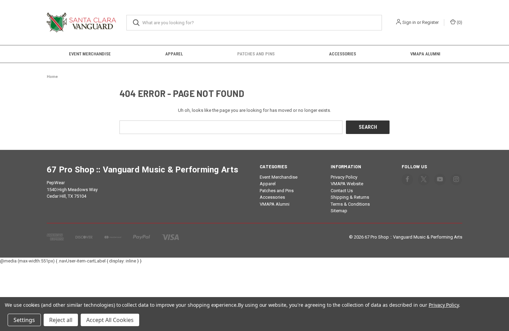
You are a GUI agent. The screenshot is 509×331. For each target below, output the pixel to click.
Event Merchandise (90, 53)
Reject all (60, 320)
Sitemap (339, 210)
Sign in (409, 22)
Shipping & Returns (350, 197)
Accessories (342, 53)
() (459, 22)
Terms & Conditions (350, 204)
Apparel (174, 53)
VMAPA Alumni (425, 53)
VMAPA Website (347, 183)
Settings (24, 320)
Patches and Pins (256, 53)
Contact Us (342, 190)
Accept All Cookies (110, 320)
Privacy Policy (344, 177)
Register (430, 22)
